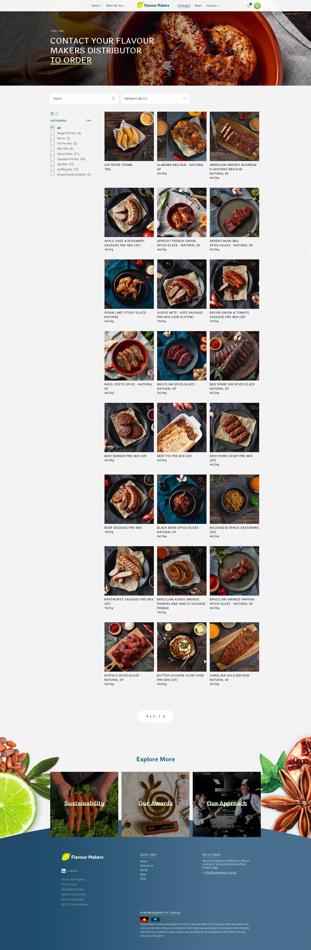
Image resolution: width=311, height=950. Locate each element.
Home (53, 31)
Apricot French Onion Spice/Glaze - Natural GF (178, 243)
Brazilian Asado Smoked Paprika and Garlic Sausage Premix (181, 604)
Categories (58, 120)
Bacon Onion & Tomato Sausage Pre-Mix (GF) (229, 315)
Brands (144, 870)
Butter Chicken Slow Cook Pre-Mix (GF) (180, 678)
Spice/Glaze (68, 154)
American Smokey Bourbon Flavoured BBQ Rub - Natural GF (233, 169)
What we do (146, 865)
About (143, 861)
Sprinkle (65, 164)
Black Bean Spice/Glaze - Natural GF (179, 530)
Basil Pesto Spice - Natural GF (128, 386)
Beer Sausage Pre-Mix (123, 527)
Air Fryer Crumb (118, 165)
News (143, 874)
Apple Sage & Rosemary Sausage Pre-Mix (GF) (124, 243)
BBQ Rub (65, 148)
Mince (63, 138)
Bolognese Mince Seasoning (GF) (234, 530)
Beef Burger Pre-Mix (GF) (125, 456)
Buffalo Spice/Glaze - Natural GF (123, 678)
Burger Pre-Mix (69, 133)
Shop (143, 878)
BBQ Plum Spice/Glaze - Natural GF (177, 386)
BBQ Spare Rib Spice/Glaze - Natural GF (233, 386)
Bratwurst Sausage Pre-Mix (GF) (128, 601)
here (215, 867)
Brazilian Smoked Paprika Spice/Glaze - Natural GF (232, 601)
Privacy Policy (69, 884)
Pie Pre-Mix (67, 143)
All (58, 128)
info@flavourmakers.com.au (220, 872)
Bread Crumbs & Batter (74, 174)
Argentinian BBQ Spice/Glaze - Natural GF (231, 243)
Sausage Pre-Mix (71, 159)
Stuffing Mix (68, 169)
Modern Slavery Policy (74, 894)
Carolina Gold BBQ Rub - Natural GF (231, 678)
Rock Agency (78, 879)
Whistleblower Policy (73, 889)
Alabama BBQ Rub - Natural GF (180, 167)
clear (88, 120)
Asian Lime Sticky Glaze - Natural (126, 315)
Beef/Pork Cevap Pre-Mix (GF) (231, 458)
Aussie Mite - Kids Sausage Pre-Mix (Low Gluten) (180, 315)
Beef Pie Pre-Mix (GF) (174, 456)
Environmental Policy (73, 899)
